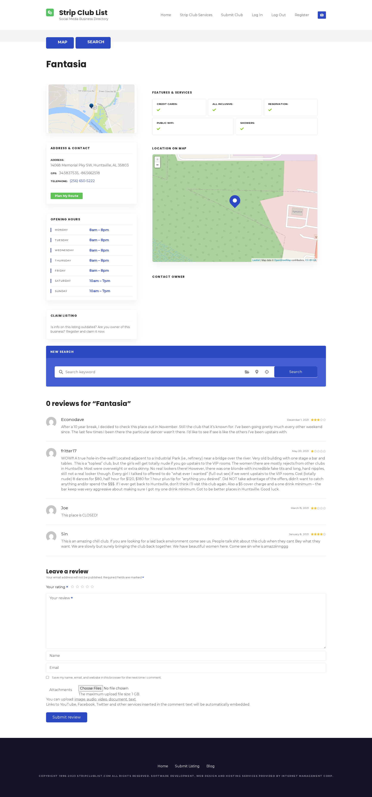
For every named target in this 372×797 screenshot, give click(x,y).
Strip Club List (83, 12)
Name (55, 656)
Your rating (56, 587)
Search (295, 372)
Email (54, 668)
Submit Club (232, 15)
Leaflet (256, 260)
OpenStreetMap (282, 260)
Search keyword (61, 372)
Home (166, 15)
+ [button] (157, 159)
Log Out (278, 15)
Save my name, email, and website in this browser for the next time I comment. (106, 677)
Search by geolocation (266, 372)
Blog (210, 766)
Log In (257, 15)
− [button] (157, 165)
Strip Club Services (196, 15)
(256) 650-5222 (82, 181)
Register (302, 15)
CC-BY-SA (310, 260)
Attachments (60, 690)
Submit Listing (187, 766)
